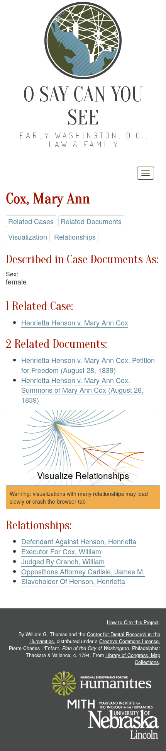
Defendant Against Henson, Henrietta (78, 541)
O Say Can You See (83, 106)
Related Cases (31, 221)
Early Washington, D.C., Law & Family (84, 139)
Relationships (75, 237)
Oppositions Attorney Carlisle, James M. (83, 571)
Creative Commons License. (129, 641)
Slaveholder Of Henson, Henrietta (73, 581)
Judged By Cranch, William (63, 561)
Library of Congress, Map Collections (132, 659)
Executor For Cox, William (61, 551)
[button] (83, 448)
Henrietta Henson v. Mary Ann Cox (74, 322)
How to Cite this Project (133, 622)
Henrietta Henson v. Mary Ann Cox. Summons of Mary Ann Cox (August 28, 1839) (82, 390)
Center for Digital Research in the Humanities (94, 638)
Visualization (27, 237)
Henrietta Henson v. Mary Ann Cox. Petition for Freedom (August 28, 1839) (88, 365)
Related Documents (91, 221)
